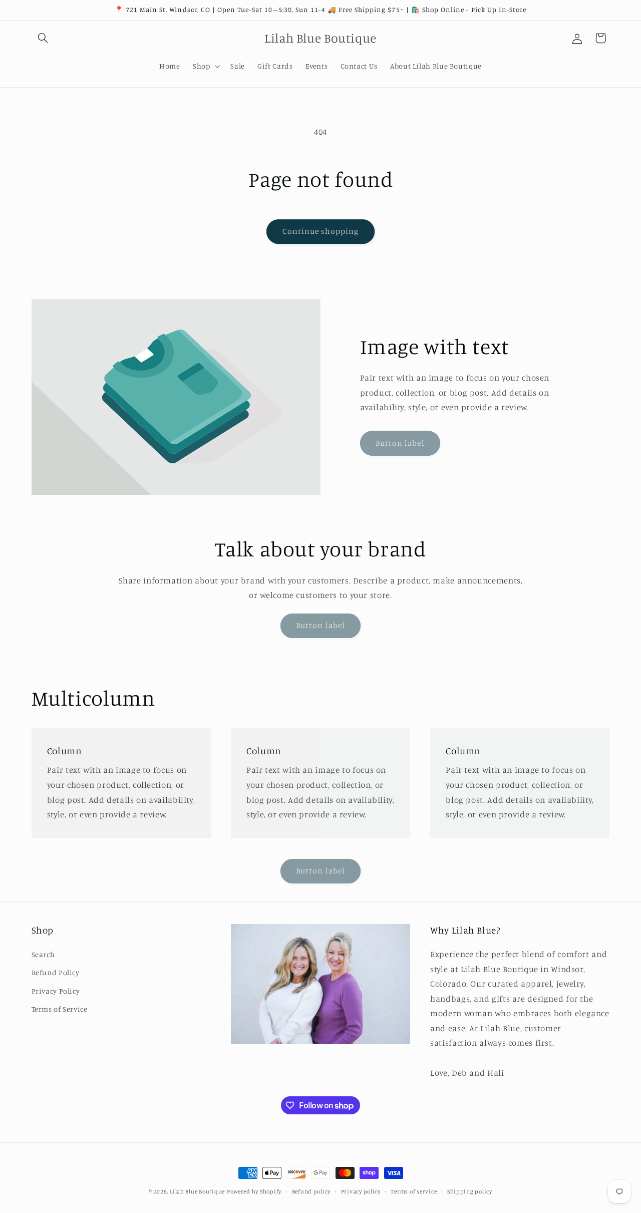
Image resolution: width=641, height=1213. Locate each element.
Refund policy (311, 1191)
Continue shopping (320, 231)
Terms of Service (60, 1009)
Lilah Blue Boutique (197, 1191)
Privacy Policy (56, 991)
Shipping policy (469, 1191)
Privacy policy (361, 1191)
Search (43, 954)
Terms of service (414, 1191)
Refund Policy (56, 972)
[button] (43, 38)
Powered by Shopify (254, 1191)
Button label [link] (400, 443)
